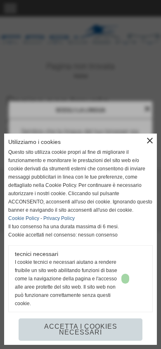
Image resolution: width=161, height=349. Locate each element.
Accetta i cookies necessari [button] (80, 329)
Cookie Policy (23, 218)
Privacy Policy (59, 218)
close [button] (150, 141)
